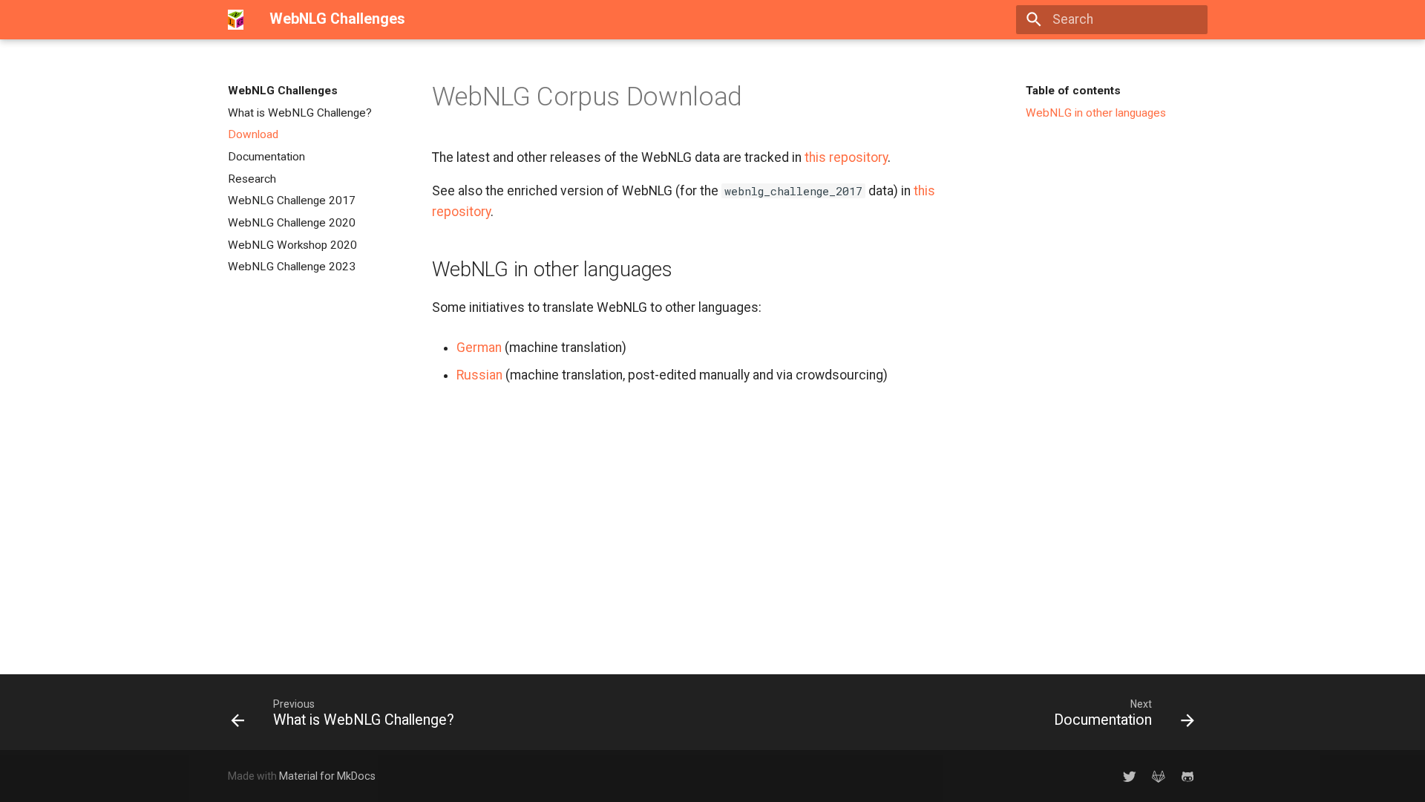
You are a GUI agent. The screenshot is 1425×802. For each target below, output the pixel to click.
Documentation (266, 156)
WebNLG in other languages (1096, 113)
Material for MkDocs (327, 776)
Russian (479, 375)
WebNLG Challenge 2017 (292, 200)
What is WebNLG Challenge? (300, 113)
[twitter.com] (1129, 776)
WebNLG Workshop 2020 (292, 245)
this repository (846, 157)
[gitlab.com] (1158, 776)
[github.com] (1188, 776)
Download (253, 134)
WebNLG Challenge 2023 (292, 266)
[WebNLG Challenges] (235, 19)
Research (252, 179)
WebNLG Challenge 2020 (292, 222)
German (479, 347)
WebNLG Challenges (283, 90)
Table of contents (1073, 90)
